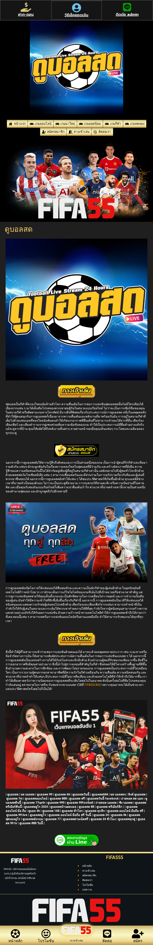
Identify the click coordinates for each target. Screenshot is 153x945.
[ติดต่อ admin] (127, 7)
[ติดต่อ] (107, 933)
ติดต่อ (107, 941)
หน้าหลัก (15, 941)
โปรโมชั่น (46, 941)
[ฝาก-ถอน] (26, 7)
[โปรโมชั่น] (46, 933)
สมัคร (137, 941)
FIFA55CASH (93, 685)
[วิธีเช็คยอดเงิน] (76, 7)
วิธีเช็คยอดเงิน (76, 15)
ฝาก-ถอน (26, 14)
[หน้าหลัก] (15, 933)
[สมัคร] (137, 933)
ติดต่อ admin (127, 14)
